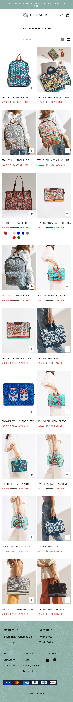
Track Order (46, 642)
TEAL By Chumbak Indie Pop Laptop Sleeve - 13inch (54, 223)
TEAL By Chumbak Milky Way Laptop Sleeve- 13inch (53, 609)
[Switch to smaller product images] (68, 39)
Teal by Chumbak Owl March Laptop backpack (17, 97)
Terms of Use (30, 671)
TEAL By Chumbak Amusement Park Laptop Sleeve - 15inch (52, 358)
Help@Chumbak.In (22, 636)
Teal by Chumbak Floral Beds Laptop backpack (17, 160)
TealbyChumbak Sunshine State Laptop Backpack (53, 160)
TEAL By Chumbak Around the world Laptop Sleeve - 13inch (53, 97)
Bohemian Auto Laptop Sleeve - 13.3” (51, 421)
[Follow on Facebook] (5, 643)
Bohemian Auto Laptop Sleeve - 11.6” (51, 295)
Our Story (9, 659)
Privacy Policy (31, 665)
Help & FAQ (45, 636)
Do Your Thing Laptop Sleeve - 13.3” (15, 484)
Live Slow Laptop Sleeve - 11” (17, 546)
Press (26, 659)
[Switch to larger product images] (62, 39)
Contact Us (9, 665)
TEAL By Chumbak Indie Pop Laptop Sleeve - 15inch (18, 358)
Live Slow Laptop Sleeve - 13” (53, 484)
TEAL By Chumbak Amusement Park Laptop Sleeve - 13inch (52, 546)
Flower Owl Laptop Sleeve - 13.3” (18, 421)
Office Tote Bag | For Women (15, 223)
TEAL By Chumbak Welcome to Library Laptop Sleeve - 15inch (18, 609)
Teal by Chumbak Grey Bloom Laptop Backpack (17, 295)
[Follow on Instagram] (14, 643)
